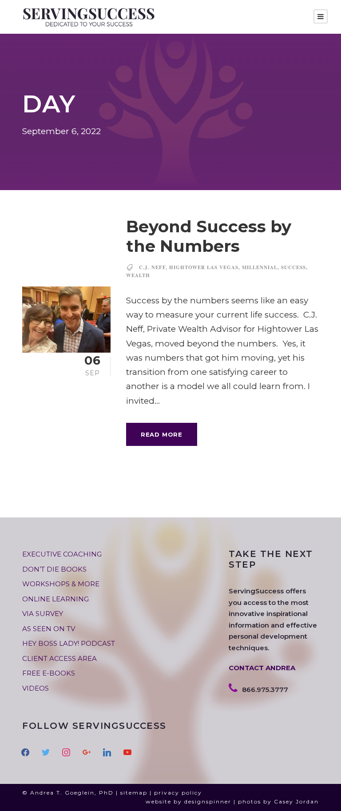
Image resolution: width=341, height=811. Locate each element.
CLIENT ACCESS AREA (59, 658)
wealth (138, 275)
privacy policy (178, 792)
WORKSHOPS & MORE (60, 584)
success (293, 267)
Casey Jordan (296, 801)
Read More (161, 434)
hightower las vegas (203, 267)
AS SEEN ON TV (48, 628)
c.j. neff (152, 267)
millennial (260, 267)
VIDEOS (35, 688)
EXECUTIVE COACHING (62, 554)
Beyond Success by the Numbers (208, 236)
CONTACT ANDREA (262, 668)
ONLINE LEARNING (55, 599)
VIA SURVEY (42, 613)
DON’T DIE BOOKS (54, 569)
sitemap (133, 792)
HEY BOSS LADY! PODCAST (68, 643)
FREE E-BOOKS (48, 673)
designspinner (207, 801)
